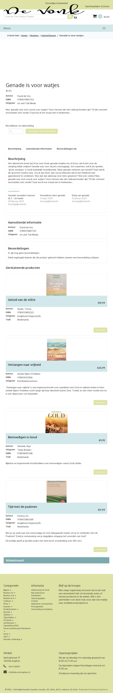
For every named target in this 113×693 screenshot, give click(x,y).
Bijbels (7, 590)
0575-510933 (14, 666)
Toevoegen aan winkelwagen (42, 131)
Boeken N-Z (9, 598)
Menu (7, 28)
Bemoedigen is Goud (22, 437)
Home (24, 35)
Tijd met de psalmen (22, 506)
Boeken (34, 35)
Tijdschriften (9, 617)
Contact (105, 6)
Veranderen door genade (52, 195)
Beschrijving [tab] (14, 148)
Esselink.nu (103, 689)
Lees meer (100, 330)
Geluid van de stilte (21, 300)
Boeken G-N (9, 595)
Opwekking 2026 (11, 625)
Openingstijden (92, 6)
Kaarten (7, 606)
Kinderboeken (10, 609)
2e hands (8, 620)
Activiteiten (36, 595)
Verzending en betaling (41, 609)
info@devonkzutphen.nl (76, 602)
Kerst (6, 634)
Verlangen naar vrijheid (24, 365)
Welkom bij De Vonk (40, 590)
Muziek (7, 612)
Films (6, 604)
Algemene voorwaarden (42, 604)
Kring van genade (80, 195)
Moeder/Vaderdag (12, 639)
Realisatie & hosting (88, 689)
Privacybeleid (37, 606)
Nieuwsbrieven (38, 593)
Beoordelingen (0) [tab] (67, 148)
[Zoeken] (70, 16)
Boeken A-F (9, 593)
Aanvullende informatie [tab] (39, 148)
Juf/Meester (9, 623)
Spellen (7, 614)
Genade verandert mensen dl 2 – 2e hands (21, 197)
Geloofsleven (48, 35)
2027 (6, 636)
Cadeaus (8, 601)
